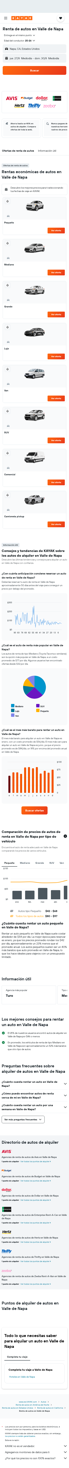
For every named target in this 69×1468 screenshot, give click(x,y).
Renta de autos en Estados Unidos (17, 1408)
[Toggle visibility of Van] (15, 715)
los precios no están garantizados (20, 1436)
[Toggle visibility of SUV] (40, 706)
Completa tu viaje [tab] (17, 1356)
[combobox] (20, 35)
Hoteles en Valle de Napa (22, 1376)
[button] (5, 18)
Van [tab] (62, 862)
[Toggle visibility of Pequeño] (42, 711)
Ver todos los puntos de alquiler (34, 1161)
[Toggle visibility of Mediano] (17, 706)
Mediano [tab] (25, 862)
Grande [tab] (39, 862)
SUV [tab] (51, 862)
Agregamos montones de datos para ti (27, 1452)
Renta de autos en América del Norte (32, 1405)
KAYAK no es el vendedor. (20, 1446)
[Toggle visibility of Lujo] (15, 711)
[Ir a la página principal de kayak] (21, 18)
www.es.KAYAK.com (28, 1401)
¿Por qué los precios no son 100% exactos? (30, 1458)
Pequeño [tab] (9, 862)
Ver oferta (56, 230)
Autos (43, 1401)
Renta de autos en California (50, 1408)
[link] (34, 810)
